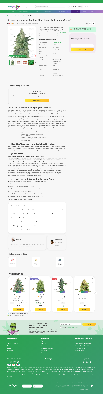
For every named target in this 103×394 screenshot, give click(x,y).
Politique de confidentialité (82, 345)
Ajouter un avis (37, 100)
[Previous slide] (8, 62)
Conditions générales (80, 341)
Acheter (19, 309)
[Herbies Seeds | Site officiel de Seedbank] (14, 7)
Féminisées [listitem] (11, 11)
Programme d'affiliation (47, 348)
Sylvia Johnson (58, 239)
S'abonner (89, 324)
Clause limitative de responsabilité (83, 343)
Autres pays (49, 359)
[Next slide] (35, 62)
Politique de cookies (80, 348)
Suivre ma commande (12, 343)
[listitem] (85, 6)
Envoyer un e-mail (82, 49)
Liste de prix (10, 348)
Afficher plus (63, 32)
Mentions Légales (79, 350)
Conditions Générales (73, 327)
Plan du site (44, 352)
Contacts (43, 343)
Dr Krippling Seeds (56, 42)
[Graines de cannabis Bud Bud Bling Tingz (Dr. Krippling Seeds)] (21, 42)
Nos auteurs (44, 350)
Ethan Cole (18, 239)
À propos (43, 341)
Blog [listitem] (84, 11)
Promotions (10, 350)
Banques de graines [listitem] (63, 11)
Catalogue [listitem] (36, 11)
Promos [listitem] (76, 11)
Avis (42, 345)
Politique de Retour (12, 345)
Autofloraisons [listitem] (23, 11)
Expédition (10, 341)
